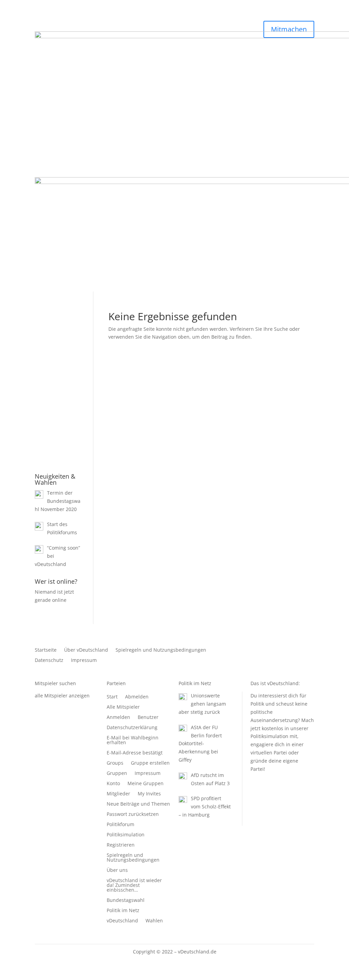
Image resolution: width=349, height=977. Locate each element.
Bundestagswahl (126, 900)
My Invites (149, 794)
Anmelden (118, 717)
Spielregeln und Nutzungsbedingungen (161, 650)
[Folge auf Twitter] (308, 650)
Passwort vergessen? (59, 455)
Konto (113, 784)
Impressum (84, 660)
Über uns (117, 870)
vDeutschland (122, 921)
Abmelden (137, 697)
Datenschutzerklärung (132, 728)
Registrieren (71, 423)
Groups (115, 763)
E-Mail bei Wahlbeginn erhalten (132, 740)
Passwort (46, 357)
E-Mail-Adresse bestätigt (135, 753)
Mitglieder (118, 794)
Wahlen (154, 921)
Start (112, 697)
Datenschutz (49, 660)
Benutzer (148, 717)
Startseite (46, 650)
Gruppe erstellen (150, 763)
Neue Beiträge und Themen (138, 804)
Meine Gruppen (145, 784)
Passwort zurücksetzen (133, 814)
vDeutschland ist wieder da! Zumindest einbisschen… (134, 885)
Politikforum (120, 824)
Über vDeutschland (86, 650)
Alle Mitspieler (123, 707)
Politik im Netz (123, 911)
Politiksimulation (126, 835)
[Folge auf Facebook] (295, 650)
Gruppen (117, 773)
